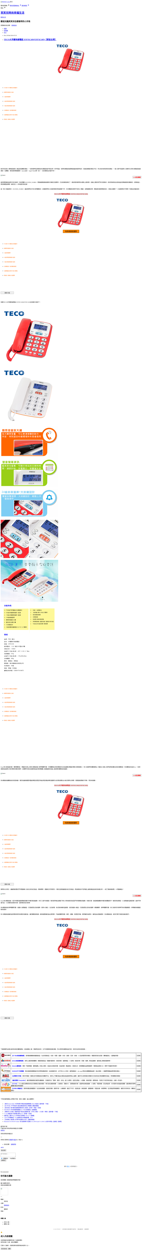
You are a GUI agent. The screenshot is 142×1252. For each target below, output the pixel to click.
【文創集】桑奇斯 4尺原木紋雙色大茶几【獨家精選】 (19, 1119)
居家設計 (14, 25)
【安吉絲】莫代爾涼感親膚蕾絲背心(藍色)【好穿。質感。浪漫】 (23, 1107)
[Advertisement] (71, 153)
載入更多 (3, 1150)
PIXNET (59, 1229)
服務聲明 (86, 1229)
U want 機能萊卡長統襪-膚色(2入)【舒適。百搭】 (18, 1113)
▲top (2, 1147)
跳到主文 (3, 17)
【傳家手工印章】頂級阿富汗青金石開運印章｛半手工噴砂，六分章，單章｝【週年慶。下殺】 (31, 1111)
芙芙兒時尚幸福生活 (12, 12)
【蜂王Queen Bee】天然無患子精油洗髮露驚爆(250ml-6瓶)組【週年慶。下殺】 (26, 1104)
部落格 (6, 30)
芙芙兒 (3, 1130)
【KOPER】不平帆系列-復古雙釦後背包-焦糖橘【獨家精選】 (21, 1105)
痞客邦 (11, 1139)
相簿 (5, 28)
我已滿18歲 (4, 1248)
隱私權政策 (80, 1229)
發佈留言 (3, 1160)
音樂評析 (13, 1144)
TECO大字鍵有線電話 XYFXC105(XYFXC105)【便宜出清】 (30, 39)
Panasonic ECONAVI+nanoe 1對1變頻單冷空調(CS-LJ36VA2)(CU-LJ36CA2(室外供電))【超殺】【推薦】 (33, 1121)
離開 (9, 1248)
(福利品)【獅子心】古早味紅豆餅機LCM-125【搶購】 (19, 1115)
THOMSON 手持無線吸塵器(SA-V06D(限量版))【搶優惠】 (21, 1109)
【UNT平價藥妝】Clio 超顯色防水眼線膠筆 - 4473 (18, 1117)
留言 (14, 1139)
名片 (5, 32)
